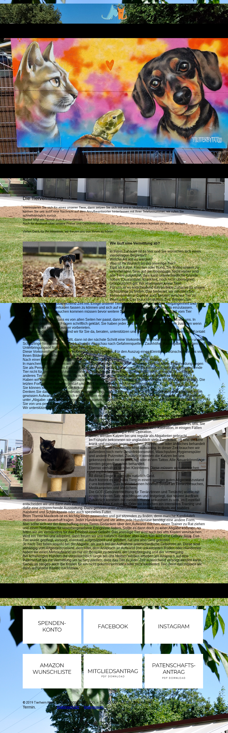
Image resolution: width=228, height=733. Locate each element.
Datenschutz (68, 707)
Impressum (94, 707)
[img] (114, 12)
